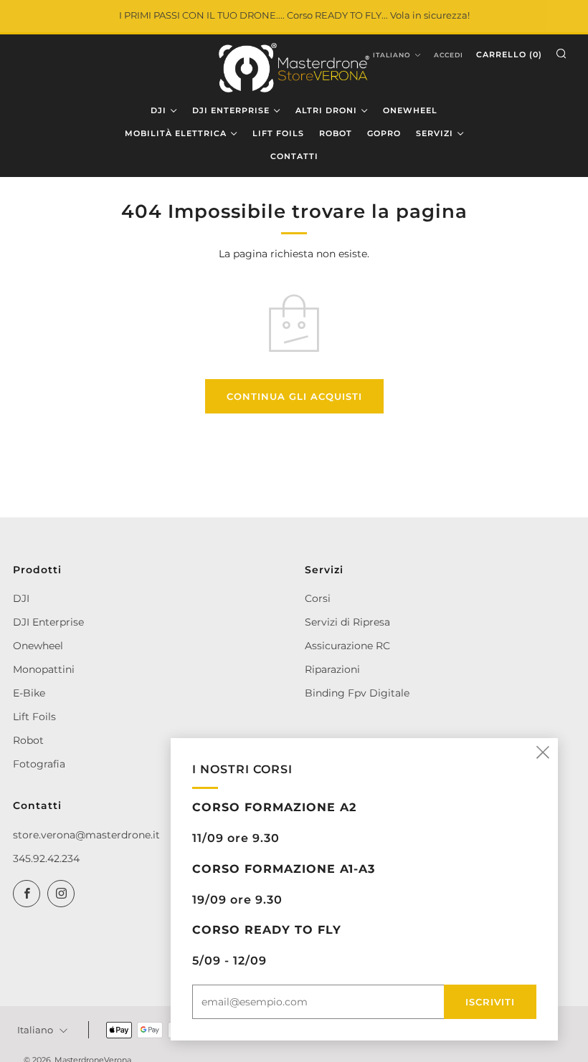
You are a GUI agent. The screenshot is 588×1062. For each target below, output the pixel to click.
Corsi (318, 598)
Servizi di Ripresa (347, 622)
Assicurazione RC (347, 645)
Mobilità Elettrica (176, 133)
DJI (158, 110)
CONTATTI (294, 156)
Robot (28, 740)
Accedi (448, 55)
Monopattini (44, 669)
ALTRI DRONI (326, 110)
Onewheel (38, 645)
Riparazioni (332, 669)
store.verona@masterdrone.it (86, 834)
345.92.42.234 (46, 858)
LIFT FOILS (278, 133)
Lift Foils (34, 716)
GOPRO (384, 133)
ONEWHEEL (410, 110)
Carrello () (509, 54)
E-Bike (29, 693)
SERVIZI (434, 133)
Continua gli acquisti (294, 396)
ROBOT (335, 133)
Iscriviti (490, 1002)
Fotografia (39, 763)
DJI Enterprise (48, 622)
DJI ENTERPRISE (231, 110)
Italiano (392, 55)
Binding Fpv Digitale (357, 693)
